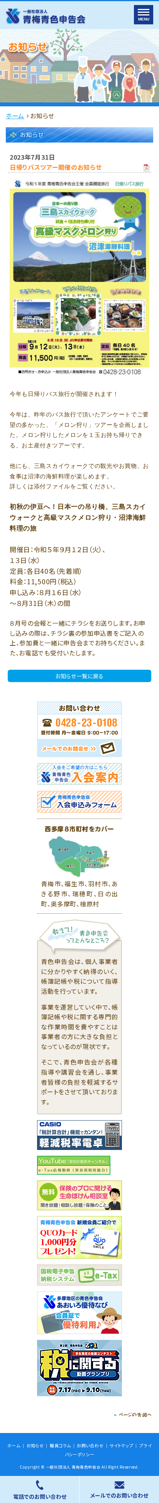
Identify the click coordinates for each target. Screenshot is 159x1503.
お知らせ (35, 1446)
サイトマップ (121, 1446)
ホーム (15, 115)
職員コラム (60, 1446)
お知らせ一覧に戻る (79, 676)
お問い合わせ (90, 1446)
